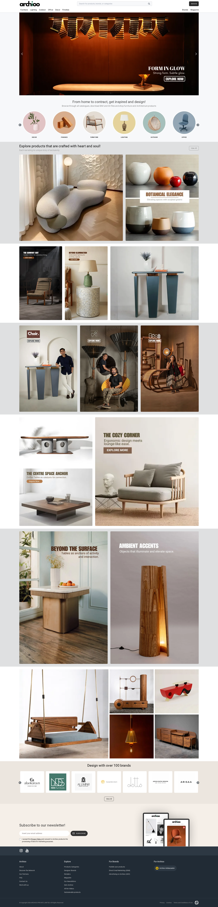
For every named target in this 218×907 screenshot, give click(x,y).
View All (109, 799)
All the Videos (69, 889)
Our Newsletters (70, 881)
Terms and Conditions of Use (183, 902)
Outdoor (42, 10)
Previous (20, 125)
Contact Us (23, 881)
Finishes (65, 10)
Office (50, 10)
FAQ (20, 878)
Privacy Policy (36, 839)
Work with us (24, 885)
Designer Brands (70, 870)
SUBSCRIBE (81, 833)
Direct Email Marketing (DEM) (119, 870)
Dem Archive (68, 885)
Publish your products (117, 867)
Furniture (24, 10)
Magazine (195, 10)
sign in (194, 4)
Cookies (169, 902)
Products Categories (71, 867)
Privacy (162, 902)
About (21, 867)
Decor (57, 10)
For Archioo (159, 861)
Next (197, 125)
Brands (185, 10)
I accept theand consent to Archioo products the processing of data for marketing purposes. (45, 840)
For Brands (114, 861)
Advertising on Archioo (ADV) (119, 874)
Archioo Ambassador (167, 868)
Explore (67, 861)
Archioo (22, 861)
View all (194, 148)
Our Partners (24, 874)
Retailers (67, 874)
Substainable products (72, 892)
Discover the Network (27, 870)
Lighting (33, 10)
